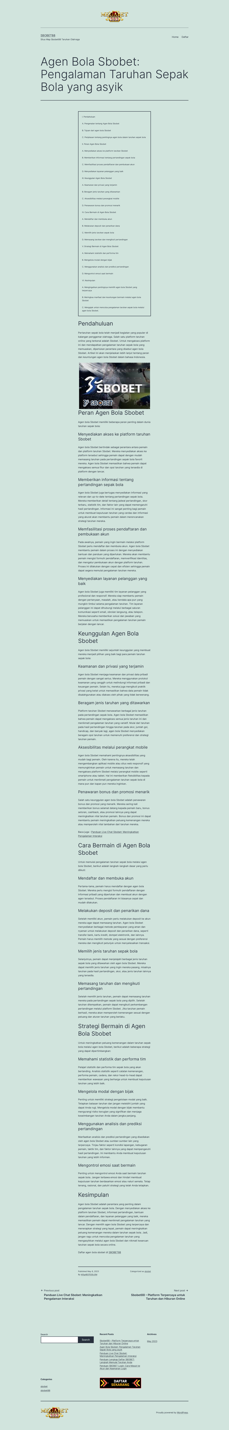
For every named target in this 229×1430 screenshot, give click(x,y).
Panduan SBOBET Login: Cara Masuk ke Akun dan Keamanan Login (120, 1367)
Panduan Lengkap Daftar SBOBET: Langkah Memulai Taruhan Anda (117, 1360)
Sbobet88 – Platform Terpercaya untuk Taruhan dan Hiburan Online (119, 1342)
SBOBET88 (48, 35)
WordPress (182, 1412)
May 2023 (152, 1341)
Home (175, 37)
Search (44, 1334)
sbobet (148, 1271)
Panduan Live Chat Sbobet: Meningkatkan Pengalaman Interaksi (118, 1354)
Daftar (185, 37)
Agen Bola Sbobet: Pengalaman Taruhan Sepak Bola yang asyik (120, 1348)
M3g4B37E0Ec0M (89, 1274)
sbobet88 (45, 1390)
